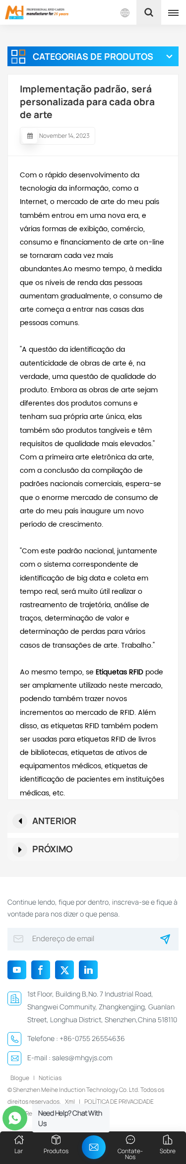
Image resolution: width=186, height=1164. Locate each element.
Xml (70, 1101)
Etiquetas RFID (118, 672)
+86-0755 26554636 (92, 1038)
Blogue (19, 1078)
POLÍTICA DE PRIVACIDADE (119, 1101)
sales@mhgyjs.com (82, 1057)
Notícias (50, 1078)
